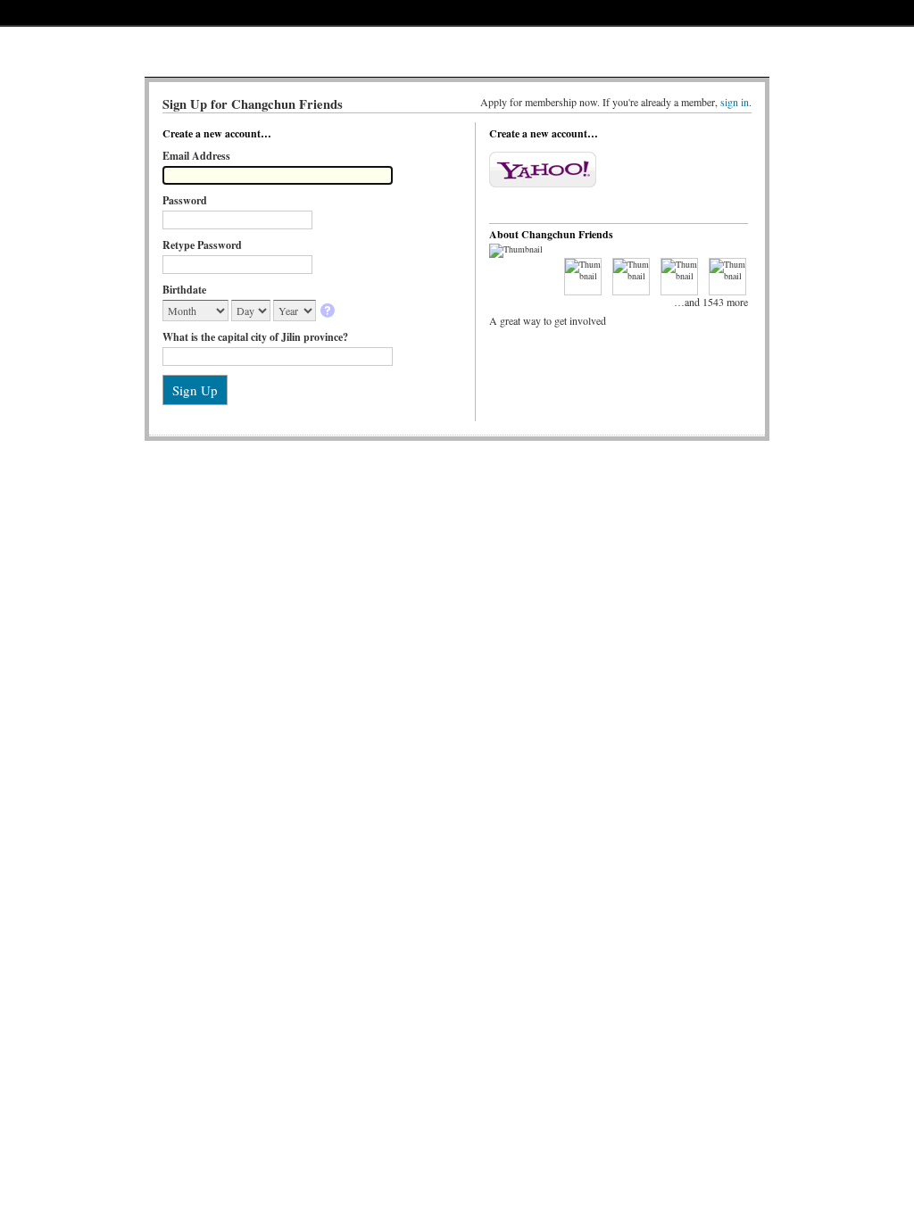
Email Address (196, 155)
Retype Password (202, 245)
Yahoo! (542, 169)
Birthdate (184, 289)
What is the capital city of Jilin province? (255, 336)
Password (184, 200)
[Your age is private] (328, 311)
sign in (734, 102)
